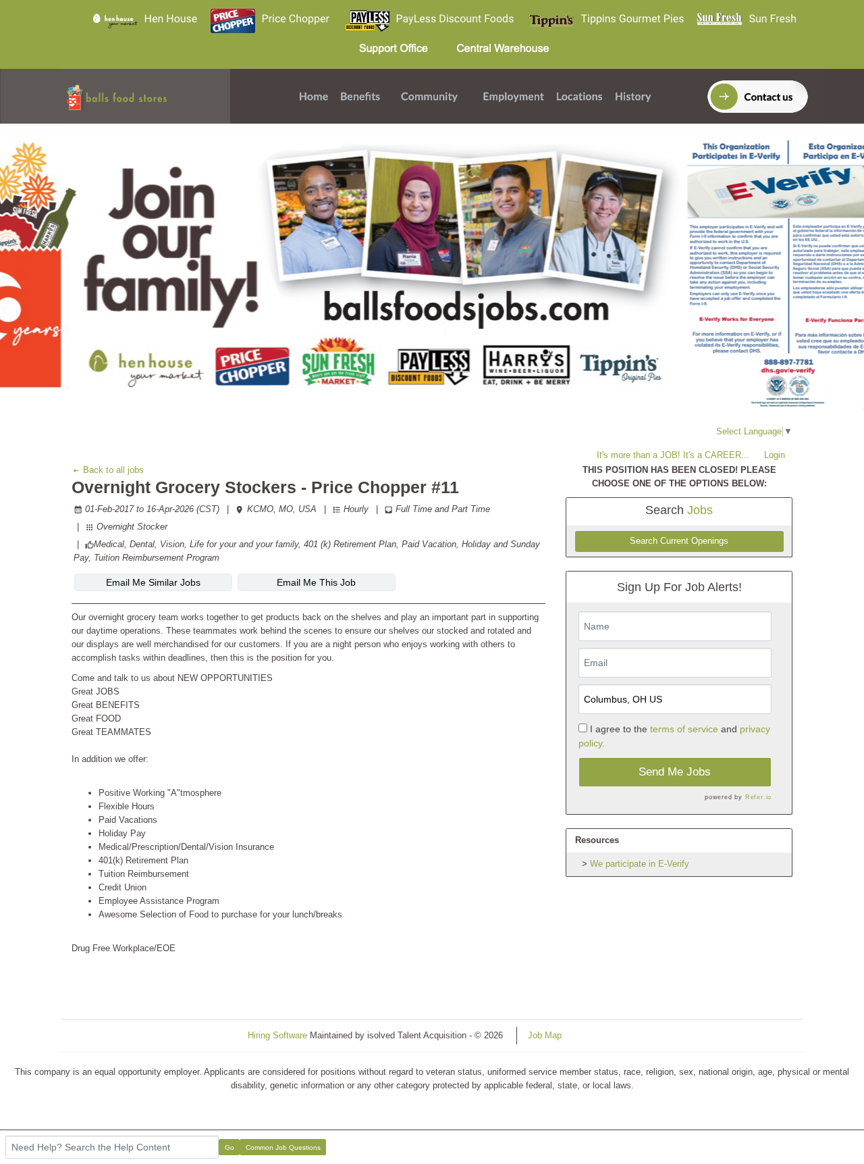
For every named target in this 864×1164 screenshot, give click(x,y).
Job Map (545, 1035)
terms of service (684, 729)
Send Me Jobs (675, 771)
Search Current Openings (679, 541)
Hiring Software (277, 1035)
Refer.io (758, 797)
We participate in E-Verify (639, 864)
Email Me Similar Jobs (153, 582)
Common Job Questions (283, 1147)
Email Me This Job (316, 582)
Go (229, 1147)
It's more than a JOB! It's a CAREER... (673, 455)
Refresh (601, 1035)
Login (774, 455)
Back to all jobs (112, 470)
